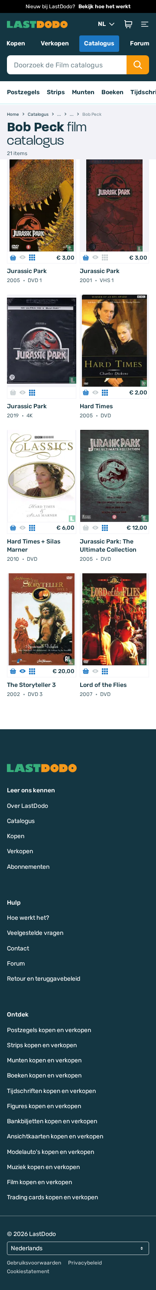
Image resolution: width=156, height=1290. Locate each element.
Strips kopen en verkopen (42, 1045)
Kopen (15, 43)
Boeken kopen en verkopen (44, 1075)
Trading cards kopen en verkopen (52, 1197)
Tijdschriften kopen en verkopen (51, 1091)
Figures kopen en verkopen (44, 1106)
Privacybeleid (85, 1263)
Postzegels (23, 92)
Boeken (112, 92)
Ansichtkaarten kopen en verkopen (55, 1136)
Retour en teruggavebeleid (43, 978)
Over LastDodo (27, 806)
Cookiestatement (28, 1271)
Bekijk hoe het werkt (104, 6)
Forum (140, 43)
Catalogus (99, 43)
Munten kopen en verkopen (44, 1060)
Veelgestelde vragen (35, 933)
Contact (18, 948)
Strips (56, 92)
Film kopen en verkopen (39, 1182)
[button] (128, 24)
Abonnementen (28, 867)
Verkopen (55, 43)
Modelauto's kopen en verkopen (50, 1152)
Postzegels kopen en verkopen (49, 1030)
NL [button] (102, 24)
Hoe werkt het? (28, 917)
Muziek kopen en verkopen (43, 1167)
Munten (83, 92)
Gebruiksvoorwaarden (34, 1263)
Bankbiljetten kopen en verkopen (52, 1121)
